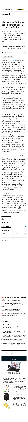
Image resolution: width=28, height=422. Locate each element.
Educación (11, 18)
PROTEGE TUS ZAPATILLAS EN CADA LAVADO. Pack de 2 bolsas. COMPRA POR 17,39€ (19, 404)
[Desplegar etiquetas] (25, 234)
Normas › (25, 226)
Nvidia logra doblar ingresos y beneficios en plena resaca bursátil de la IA (13, 314)
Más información (4, 240)
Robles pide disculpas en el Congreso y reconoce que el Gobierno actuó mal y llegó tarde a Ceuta (14, 344)
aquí (23, 243)
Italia (17, 233)
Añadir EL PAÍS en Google (9, 56)
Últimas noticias (6, 294)
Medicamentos (11, 233)
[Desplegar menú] (2, 9)
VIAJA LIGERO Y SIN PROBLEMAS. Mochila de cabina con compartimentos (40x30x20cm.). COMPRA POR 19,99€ (19, 397)
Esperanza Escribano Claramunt (14, 46)
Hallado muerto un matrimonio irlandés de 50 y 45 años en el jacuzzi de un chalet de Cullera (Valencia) (14, 336)
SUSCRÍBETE (20, 9)
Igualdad (25, 18)
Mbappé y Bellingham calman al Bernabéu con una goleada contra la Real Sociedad (12, 305)
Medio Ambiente (18, 18)
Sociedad (5, 14)
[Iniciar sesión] (25, 9)
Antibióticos (4, 233)
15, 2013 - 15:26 (16, 48)
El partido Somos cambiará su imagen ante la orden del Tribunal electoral (12, 310)
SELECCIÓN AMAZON (14, 358)
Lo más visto (4, 321)
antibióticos (12, 61)
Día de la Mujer (5, 18)
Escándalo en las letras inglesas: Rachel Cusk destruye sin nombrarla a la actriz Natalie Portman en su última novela (14, 331)
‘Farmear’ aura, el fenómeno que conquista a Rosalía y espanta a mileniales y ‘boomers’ (13, 340)
